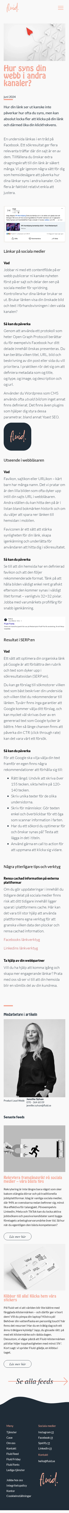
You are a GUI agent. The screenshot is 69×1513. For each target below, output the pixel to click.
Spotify (42, 1443)
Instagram (44, 1432)
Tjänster (11, 1432)
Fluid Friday (13, 1459)
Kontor (10, 1491)
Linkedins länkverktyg (21, 948)
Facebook (44, 1437)
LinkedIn (43, 1448)
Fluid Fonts (13, 1464)
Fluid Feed (12, 1453)
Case (9, 1437)
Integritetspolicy (16, 1485)
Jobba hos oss (14, 1480)
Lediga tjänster (15, 1470)
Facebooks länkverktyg (22, 939)
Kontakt (11, 1448)
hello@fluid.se (46, 1461)
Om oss (10, 1443)
